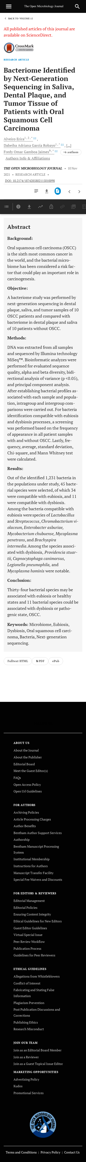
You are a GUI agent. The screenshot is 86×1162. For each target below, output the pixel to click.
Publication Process (27, 948)
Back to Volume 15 (20, 18)
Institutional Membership (32, 859)
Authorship (22, 839)
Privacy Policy (50, 1152)
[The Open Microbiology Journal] (43, 1123)
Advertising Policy (26, 1079)
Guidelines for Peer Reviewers (34, 955)
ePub (55, 661)
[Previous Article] (70, 191)
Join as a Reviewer (26, 1057)
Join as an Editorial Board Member (37, 1050)
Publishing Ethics (26, 1022)
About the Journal (26, 750)
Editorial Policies (25, 907)
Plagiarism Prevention (29, 1003)
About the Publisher (28, 757)
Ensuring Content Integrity (32, 914)
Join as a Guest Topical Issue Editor (38, 1064)
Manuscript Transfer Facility (33, 873)
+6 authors (70, 152)
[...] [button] (68, 145)
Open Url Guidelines (28, 791)
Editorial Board (24, 764)
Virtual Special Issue (28, 934)
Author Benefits (25, 826)
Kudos (18, 1086)
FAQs (17, 777)
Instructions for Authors (31, 866)
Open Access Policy (27, 784)
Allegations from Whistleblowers (37, 976)
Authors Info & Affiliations (28, 158)
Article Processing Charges (32, 819)
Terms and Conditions (21, 1152)
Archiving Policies (26, 812)
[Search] (77, 6)
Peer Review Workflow (29, 941)
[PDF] (58, 191)
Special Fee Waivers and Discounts (38, 879)
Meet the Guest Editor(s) (31, 771)
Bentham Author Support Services (38, 833)
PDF (41, 661)
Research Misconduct (29, 1029)
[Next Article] (79, 191)
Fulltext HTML (18, 661)
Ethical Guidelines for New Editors (38, 921)
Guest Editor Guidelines (30, 928)
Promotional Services (29, 1093)
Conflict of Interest (27, 983)
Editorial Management (29, 900)
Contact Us (72, 1152)
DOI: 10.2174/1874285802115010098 (30, 181)
